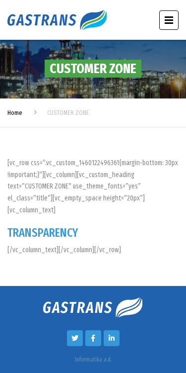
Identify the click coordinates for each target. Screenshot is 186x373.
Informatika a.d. (93, 359)
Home (14, 112)
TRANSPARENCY (42, 233)
